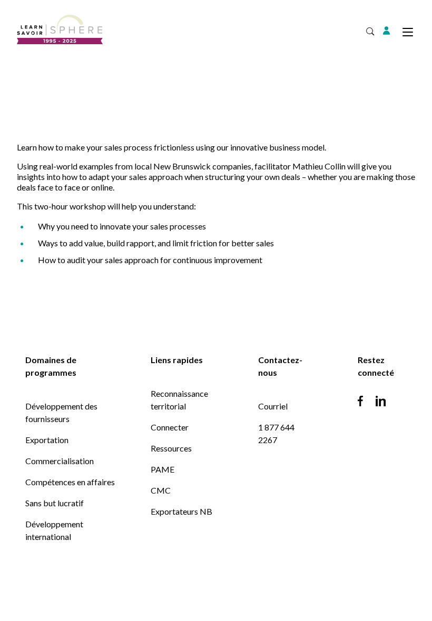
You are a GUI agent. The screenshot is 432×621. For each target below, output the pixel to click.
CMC (161, 490)
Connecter (170, 427)
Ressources (171, 448)
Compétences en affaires (70, 482)
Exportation (46, 440)
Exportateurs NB (181, 511)
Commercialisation (59, 461)
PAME (162, 469)
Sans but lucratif (54, 503)
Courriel (273, 406)
